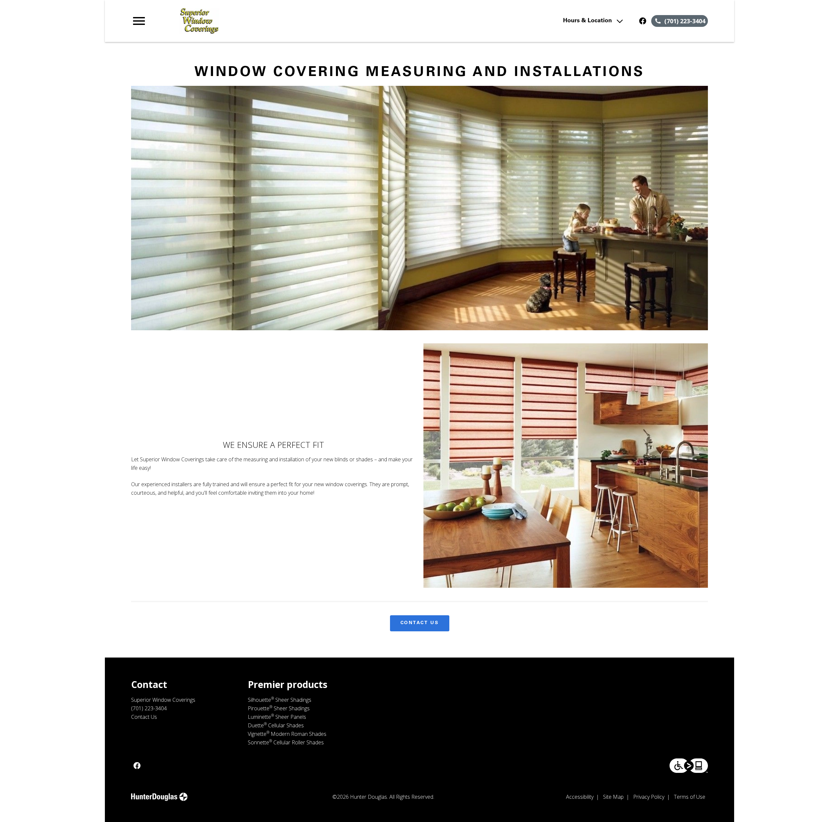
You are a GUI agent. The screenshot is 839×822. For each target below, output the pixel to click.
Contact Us (419, 623)
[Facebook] (643, 21)
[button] (139, 21)
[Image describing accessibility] (689, 766)
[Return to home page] (266, 21)
